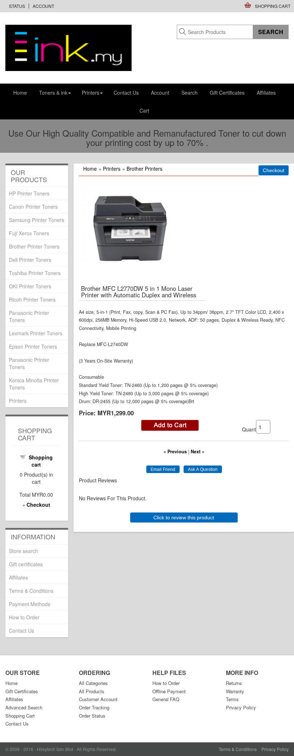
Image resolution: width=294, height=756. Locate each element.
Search (189, 92)
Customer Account (98, 699)
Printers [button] (90, 92)
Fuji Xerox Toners (29, 233)
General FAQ (165, 699)
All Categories (93, 683)
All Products (91, 691)
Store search (23, 550)
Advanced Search (23, 707)
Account (43, 6)
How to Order (24, 617)
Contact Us (126, 92)
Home (20, 92)
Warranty (235, 691)
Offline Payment (169, 691)
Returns (234, 683)
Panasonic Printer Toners (29, 316)
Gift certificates (26, 564)
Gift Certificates (227, 92)
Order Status (92, 715)
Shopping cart (41, 461)
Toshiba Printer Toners (35, 273)
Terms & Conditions (31, 590)
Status (17, 6)
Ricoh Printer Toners (32, 299)
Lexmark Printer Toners (35, 333)
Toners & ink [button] (53, 92)
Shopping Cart (272, 6)
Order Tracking (94, 707)
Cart (144, 110)
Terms (232, 699)
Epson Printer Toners (33, 346)
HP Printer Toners (29, 193)
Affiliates (266, 92)
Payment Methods (29, 604)
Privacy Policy (241, 707)
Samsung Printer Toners (36, 219)
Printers (111, 168)
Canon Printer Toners (33, 206)
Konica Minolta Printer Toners (34, 384)
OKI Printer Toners (30, 286)
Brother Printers (144, 168)
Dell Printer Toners (30, 259)
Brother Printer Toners (34, 246)
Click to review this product (183, 517)
